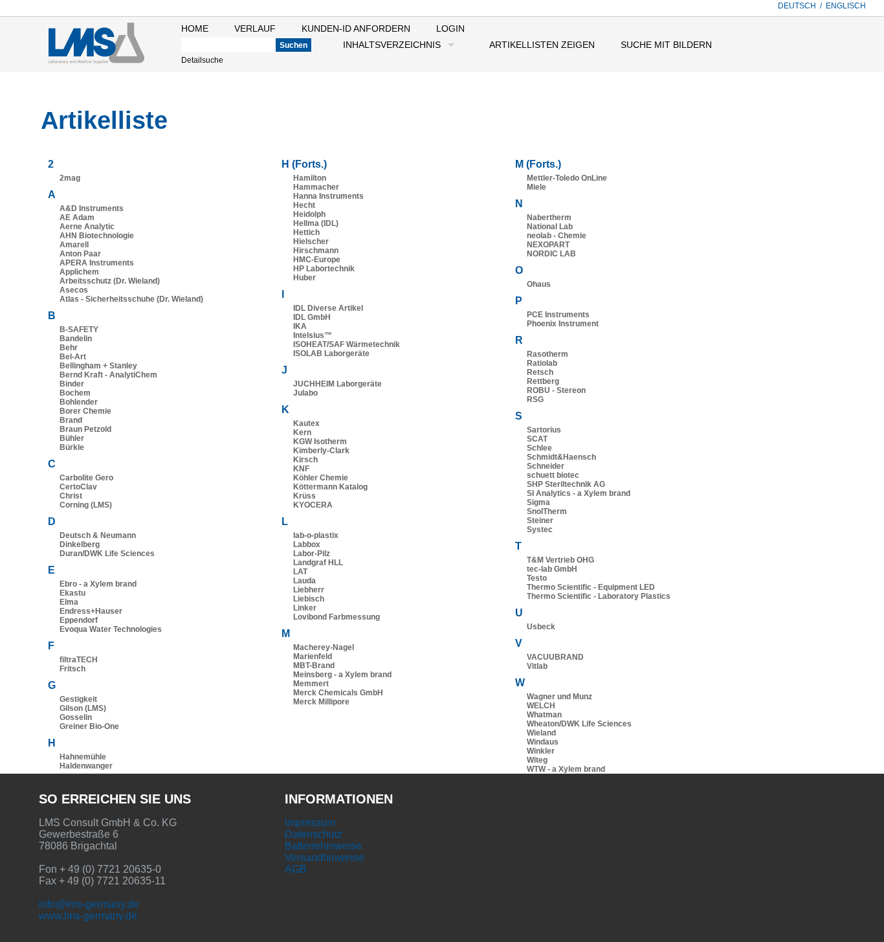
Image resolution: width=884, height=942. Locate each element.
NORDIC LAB (551, 253)
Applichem (79, 271)
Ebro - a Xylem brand (98, 584)
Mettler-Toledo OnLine (567, 178)
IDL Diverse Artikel (328, 308)
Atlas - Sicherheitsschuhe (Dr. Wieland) (131, 299)
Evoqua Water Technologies (111, 629)
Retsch (540, 372)
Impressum (310, 822)
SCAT (537, 438)
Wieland (541, 732)
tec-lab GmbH (552, 569)
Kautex (306, 423)
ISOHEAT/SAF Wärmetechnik (346, 344)
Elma (69, 602)
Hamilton (309, 178)
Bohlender (79, 402)
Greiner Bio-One (89, 726)
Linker (304, 607)
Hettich (306, 232)
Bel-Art (73, 356)
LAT (300, 571)
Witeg (537, 760)
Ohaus (539, 284)
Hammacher (316, 187)
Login (450, 28)
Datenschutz (313, 834)
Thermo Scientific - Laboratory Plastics (598, 596)
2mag (70, 178)
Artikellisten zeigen (542, 44)
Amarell (74, 244)
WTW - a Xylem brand (566, 769)
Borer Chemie (85, 411)
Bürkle (72, 447)
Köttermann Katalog (330, 486)
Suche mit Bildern (666, 44)
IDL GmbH (312, 317)
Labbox (306, 544)
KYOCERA (313, 505)
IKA (300, 326)
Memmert (311, 683)
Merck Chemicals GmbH (338, 692)
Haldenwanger (86, 765)
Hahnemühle (83, 756)
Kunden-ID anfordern (356, 28)
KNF (301, 468)
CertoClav (78, 486)
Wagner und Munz (559, 696)
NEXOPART (548, 244)
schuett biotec (553, 475)
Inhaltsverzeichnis (392, 44)
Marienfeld (312, 656)
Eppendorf (79, 620)
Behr (69, 347)
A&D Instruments (92, 208)
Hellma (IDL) (315, 223)
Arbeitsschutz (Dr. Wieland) (110, 281)
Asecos (74, 290)
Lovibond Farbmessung (336, 617)
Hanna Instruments (328, 196)
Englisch (846, 5)
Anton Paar (80, 253)
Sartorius (544, 429)
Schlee (539, 448)
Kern (302, 432)
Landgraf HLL (318, 562)
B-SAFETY (79, 329)
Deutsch (797, 5)
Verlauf (255, 28)
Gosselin (76, 717)
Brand (71, 420)
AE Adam (77, 217)
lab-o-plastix (315, 535)
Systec (540, 529)
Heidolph (309, 214)
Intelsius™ (312, 335)
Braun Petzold (85, 429)
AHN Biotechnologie (97, 235)
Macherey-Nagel (323, 647)
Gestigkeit (78, 699)
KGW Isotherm (320, 441)
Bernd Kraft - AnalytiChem (108, 374)
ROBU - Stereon (556, 390)
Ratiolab (542, 363)
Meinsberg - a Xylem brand (342, 674)
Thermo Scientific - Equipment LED (591, 587)
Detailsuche (202, 60)
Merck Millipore (321, 701)
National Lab (550, 226)
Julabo (305, 393)
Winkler (541, 751)
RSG (535, 399)
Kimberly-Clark (321, 450)
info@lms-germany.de (89, 904)
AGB (296, 869)
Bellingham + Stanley (98, 365)
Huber (304, 277)
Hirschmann (315, 250)
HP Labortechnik (324, 268)
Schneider (545, 466)
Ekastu (72, 593)
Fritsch (72, 668)
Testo (537, 578)
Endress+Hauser (91, 611)
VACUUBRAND (555, 657)
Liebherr (308, 589)
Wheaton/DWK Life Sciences (579, 723)
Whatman (544, 714)
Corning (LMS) (86, 505)
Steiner (540, 520)
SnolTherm (547, 511)
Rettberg (543, 381)
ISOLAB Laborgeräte (331, 353)
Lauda (304, 580)
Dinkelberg (80, 544)
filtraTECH (79, 659)
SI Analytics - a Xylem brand (578, 493)
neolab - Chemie (556, 235)
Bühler (72, 438)
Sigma (538, 502)
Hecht (304, 205)
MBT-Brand (314, 665)
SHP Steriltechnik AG (566, 484)
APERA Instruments (97, 262)
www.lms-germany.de (88, 915)
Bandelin (76, 338)
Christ (71, 495)
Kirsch (305, 459)
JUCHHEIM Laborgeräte (337, 383)
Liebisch (308, 598)
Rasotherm (547, 354)
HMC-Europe (316, 259)
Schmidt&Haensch (561, 457)
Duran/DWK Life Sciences (107, 553)
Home (194, 28)
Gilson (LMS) (83, 708)
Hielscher (311, 241)
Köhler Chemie (320, 477)
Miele (536, 187)
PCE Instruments (558, 314)
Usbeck (541, 626)
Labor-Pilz (311, 553)
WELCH (541, 705)
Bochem (75, 393)
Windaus (542, 741)
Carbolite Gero (86, 477)
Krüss (304, 495)
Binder (72, 383)
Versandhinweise (324, 857)
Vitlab (537, 666)
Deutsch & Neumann (98, 535)
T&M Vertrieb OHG (560, 560)
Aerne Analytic (87, 226)
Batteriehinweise (323, 845)
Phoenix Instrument (563, 323)
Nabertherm (549, 217)
